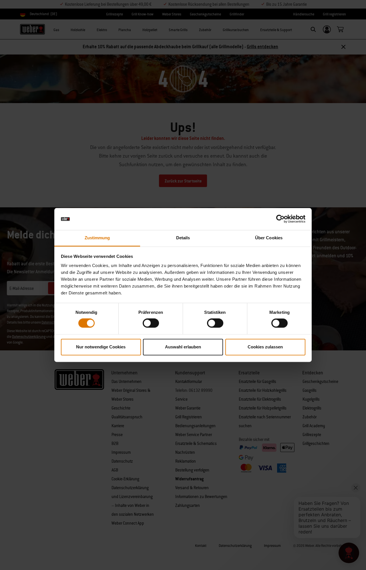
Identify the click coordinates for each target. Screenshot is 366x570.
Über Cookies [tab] (269, 237)
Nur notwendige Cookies (101, 346)
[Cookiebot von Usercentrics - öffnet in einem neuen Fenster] (280, 219)
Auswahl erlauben (183, 346)
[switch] (151, 323)
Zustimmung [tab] (97, 237)
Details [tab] (183, 237)
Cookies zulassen (265, 346)
